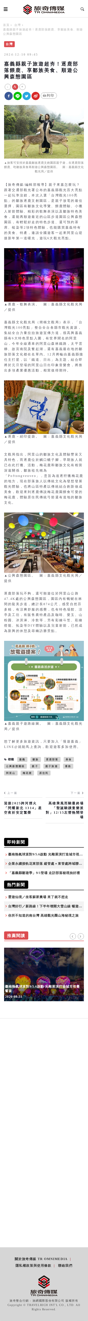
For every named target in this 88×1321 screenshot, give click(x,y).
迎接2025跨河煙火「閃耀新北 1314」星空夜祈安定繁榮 (23, 807)
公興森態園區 (15, 766)
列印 (50, 95)
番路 (68, 766)
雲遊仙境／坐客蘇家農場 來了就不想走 (38, 897)
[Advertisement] (44, 1067)
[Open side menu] (5, 9)
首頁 (6, 25)
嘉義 (22, 759)
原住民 (44, 773)
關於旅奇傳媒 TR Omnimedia (41, 1259)
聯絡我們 (65, 1265)
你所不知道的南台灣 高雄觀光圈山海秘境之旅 (43, 915)
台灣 (17, 25)
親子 (35, 766)
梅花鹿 (27, 773)
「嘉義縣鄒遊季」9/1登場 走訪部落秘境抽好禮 (44, 873)
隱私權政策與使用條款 (34, 1265)
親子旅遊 (51, 766)
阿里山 (11, 773)
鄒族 (36, 759)
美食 (69, 759)
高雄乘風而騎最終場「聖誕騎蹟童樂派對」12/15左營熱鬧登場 (65, 810)
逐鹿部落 (52, 759)
